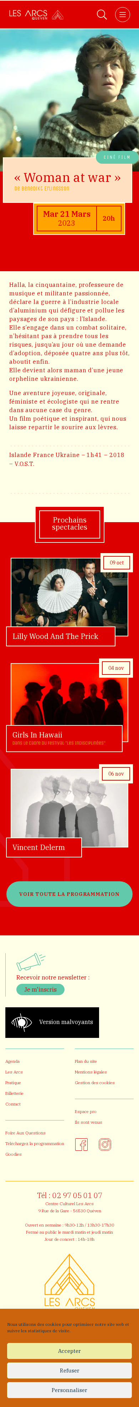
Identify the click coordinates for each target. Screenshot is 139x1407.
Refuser (69, 1370)
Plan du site (86, 1061)
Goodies (13, 1154)
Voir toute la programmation (69, 894)
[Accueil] (36, 15)
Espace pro (86, 1111)
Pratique (13, 1082)
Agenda (12, 1061)
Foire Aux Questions (25, 1132)
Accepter (69, 1351)
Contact (13, 1104)
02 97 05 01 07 (77, 1195)
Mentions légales (91, 1072)
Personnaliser (69, 1390)
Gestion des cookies (95, 1082)
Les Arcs (14, 1072)
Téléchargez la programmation (34, 1143)
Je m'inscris (40, 989)
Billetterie (14, 1093)
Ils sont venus (88, 1122)
